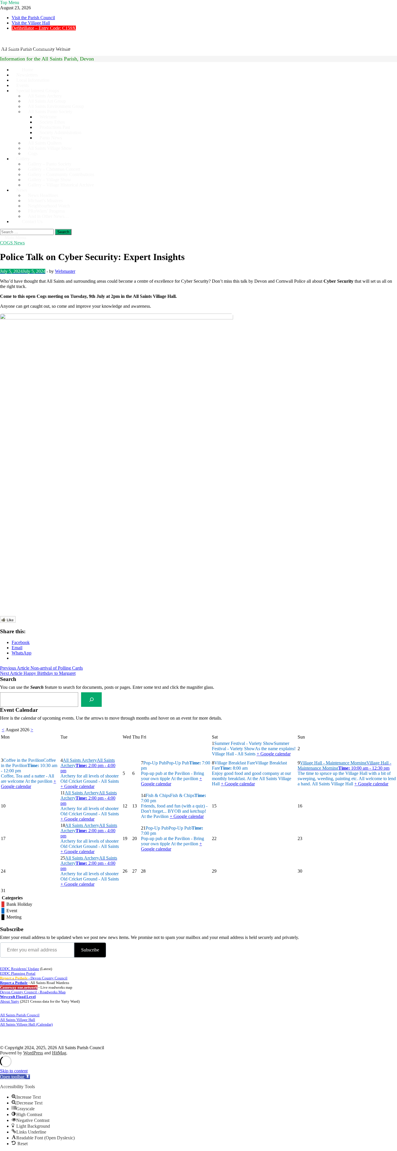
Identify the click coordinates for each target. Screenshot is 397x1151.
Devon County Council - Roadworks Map (33, 992)
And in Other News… (48, 216)
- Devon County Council (33, 978)
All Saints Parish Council (20, 1015)
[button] (15, 1076)
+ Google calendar (274, 753)
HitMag (59, 1052)
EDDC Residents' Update (19, 969)
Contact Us (32, 221)
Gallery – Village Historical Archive (61, 184)
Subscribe (90, 949)
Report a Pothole (14, 983)
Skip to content (14, 1070)
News (21, 190)
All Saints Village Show (50, 148)
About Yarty (9, 1001)
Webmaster (65, 271)
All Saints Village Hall (17, 1019)
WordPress (33, 1052)
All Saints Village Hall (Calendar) (26, 1024)
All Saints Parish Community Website (34, 47)
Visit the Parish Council (33, 17)
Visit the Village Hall (31, 22)
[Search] (91, 699)
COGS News (12, 242)
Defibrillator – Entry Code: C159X (44, 28)
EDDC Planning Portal (17, 973)
